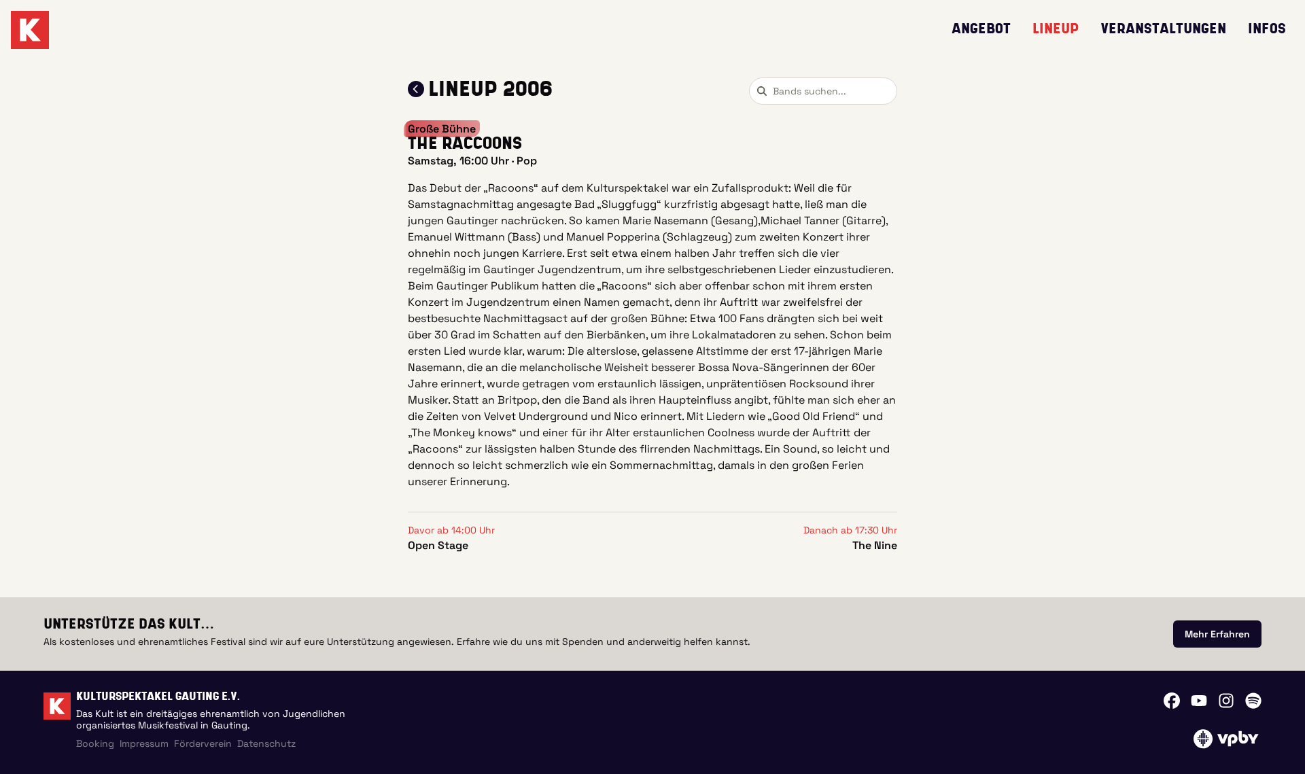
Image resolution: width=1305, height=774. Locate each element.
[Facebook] (1172, 700)
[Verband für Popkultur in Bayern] (1226, 738)
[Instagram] (1226, 700)
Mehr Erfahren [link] (1217, 634)
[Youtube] (1199, 700)
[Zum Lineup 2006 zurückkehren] (416, 89)
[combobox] (823, 91)
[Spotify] (1253, 700)
